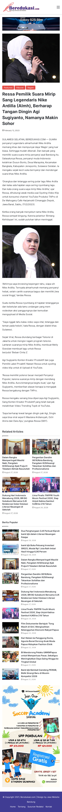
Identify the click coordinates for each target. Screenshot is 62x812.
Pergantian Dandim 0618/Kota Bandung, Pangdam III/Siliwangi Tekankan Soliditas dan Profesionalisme (44, 463)
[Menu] (58, 8)
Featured (8, 87)
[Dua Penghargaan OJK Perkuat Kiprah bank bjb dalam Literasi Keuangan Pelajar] (10, 535)
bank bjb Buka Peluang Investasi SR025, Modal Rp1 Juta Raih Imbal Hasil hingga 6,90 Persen (38, 548)
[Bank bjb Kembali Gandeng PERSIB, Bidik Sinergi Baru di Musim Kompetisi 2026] (10, 674)
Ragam (31, 87)
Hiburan (20, 87)
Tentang (21, 806)
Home (13, 806)
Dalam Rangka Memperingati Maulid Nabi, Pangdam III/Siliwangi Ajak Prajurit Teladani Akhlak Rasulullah (16, 463)
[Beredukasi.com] (21, 7)
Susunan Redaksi (35, 806)
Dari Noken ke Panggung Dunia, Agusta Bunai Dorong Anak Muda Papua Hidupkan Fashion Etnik (38, 641)
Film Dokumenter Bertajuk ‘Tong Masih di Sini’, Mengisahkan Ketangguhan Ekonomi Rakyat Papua (40, 626)
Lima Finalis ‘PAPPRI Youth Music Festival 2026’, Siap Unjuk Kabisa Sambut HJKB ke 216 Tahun (38, 612)
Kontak (49, 806)
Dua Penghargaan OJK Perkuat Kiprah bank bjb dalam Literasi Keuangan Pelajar (40, 534)
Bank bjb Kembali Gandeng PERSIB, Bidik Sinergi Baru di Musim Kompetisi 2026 (39, 673)
